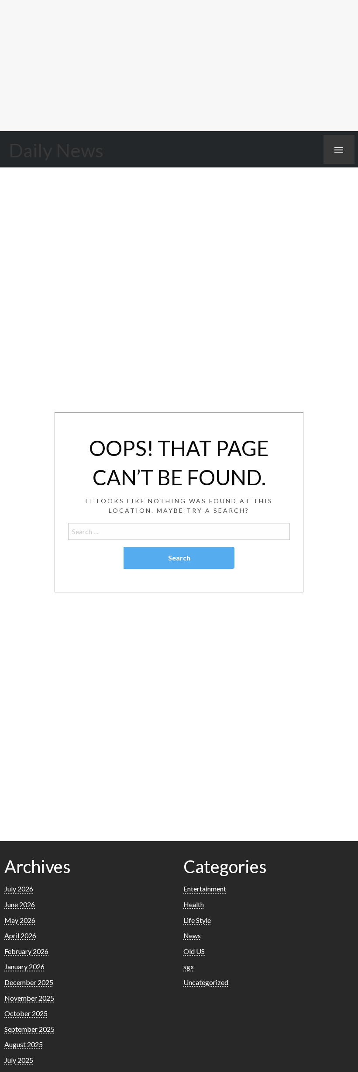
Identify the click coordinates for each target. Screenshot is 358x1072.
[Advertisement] (179, 65)
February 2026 (26, 951)
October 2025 (26, 1013)
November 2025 (29, 998)
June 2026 (19, 904)
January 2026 (24, 966)
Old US (194, 951)
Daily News (56, 150)
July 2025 (18, 1060)
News (192, 935)
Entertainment (204, 888)
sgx (188, 966)
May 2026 (19, 920)
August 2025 (23, 1044)
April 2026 (20, 935)
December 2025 (28, 982)
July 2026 (18, 888)
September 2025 (29, 1029)
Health (193, 904)
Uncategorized (205, 982)
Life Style (197, 920)
